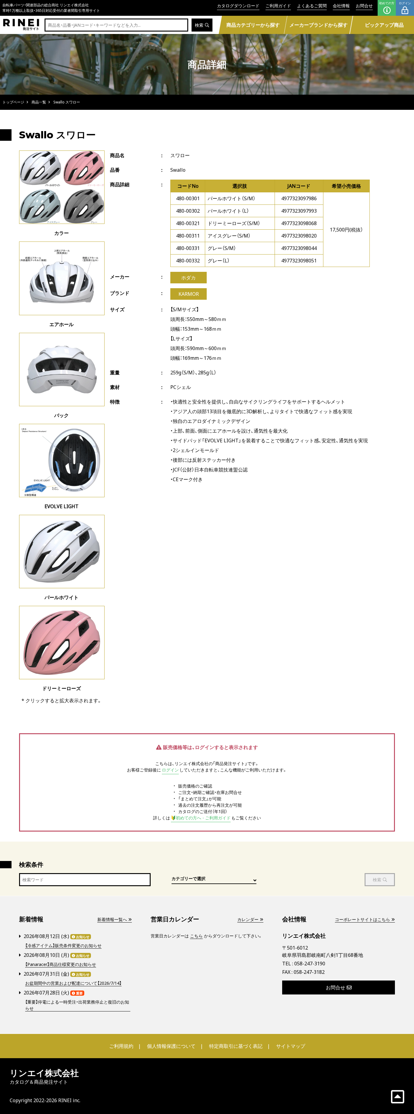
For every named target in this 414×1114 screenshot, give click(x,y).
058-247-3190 (309, 963)
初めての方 (386, 3)
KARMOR (189, 294)
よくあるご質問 (312, 5)
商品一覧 (39, 102)
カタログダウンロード (238, 5)
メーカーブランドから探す (318, 25)
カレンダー (248, 919)
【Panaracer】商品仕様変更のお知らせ (60, 964)
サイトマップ (290, 1046)
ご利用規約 (121, 1046)
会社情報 (341, 5)
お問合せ (364, 5)
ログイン (405, 3)
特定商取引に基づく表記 (235, 1046)
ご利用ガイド (278, 5)
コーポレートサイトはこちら (362, 919)
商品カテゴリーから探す (252, 25)
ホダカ (188, 277)
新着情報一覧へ (112, 919)
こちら (196, 936)
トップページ (13, 102)
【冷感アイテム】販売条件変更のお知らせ (63, 945)
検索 (199, 25)
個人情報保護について (171, 1046)
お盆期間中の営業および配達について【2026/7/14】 (73, 983)
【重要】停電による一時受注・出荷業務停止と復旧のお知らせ (77, 1005)
